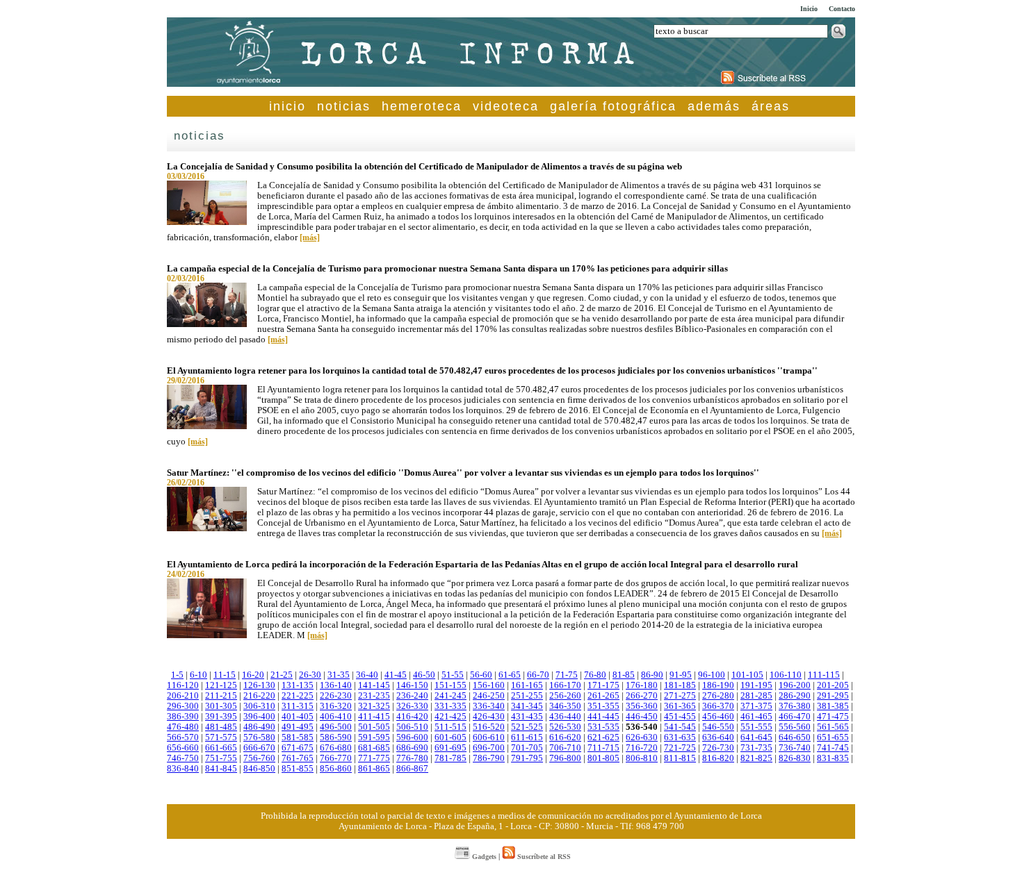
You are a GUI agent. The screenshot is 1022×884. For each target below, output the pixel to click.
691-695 (451, 748)
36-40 (367, 675)
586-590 (336, 737)
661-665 (221, 748)
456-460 (718, 717)
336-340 (489, 706)
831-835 (833, 758)
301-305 (221, 706)
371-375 (756, 706)
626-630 (642, 737)
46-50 (424, 675)
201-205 (833, 685)
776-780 (412, 758)
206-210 (183, 696)
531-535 (603, 727)
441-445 (603, 717)
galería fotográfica (613, 106)
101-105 (747, 675)
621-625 (603, 737)
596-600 (412, 737)
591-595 (374, 737)
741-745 (833, 748)
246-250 (489, 696)
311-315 (298, 706)
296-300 (183, 706)
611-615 (527, 737)
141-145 (374, 685)
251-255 (527, 696)
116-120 (183, 685)
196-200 (795, 685)
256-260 (565, 696)
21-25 (281, 675)
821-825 (756, 758)
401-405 (298, 717)
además (714, 106)
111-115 (824, 675)
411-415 (374, 717)
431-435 (527, 717)
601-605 (451, 737)
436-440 (565, 717)
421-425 (451, 717)
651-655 (833, 737)
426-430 (489, 717)
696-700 (489, 748)
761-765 (298, 758)
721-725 (680, 748)
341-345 (527, 706)
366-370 (718, 706)
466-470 (795, 717)
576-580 (259, 737)
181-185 (680, 685)
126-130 (259, 685)
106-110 (786, 675)
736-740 (795, 748)
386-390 (183, 717)
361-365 (680, 706)
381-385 (833, 706)
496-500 (336, 727)
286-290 (795, 696)
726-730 (718, 748)
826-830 (795, 758)
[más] (310, 237)
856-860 (336, 769)
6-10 (198, 675)
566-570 (183, 737)
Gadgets (483, 856)
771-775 (374, 758)
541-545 (680, 727)
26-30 (310, 675)
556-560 (795, 727)
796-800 (565, 758)
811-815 (680, 758)
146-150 (412, 685)
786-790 (489, 758)
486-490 (259, 727)
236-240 (412, 696)
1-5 (177, 675)
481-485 (221, 727)
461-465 (756, 717)
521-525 (527, 727)
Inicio (809, 8)
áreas (771, 106)
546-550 (718, 727)
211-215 (221, 696)
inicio (287, 106)
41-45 (395, 675)
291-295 (833, 696)
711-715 (603, 748)
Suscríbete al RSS (543, 856)
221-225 (298, 696)
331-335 (451, 706)
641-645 (756, 737)
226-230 (336, 696)
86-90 (652, 675)
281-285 (756, 696)
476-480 (183, 727)
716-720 (642, 748)
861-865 (374, 769)
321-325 (374, 706)
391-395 (221, 717)
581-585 (298, 737)
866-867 (412, 769)
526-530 (565, 727)
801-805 (603, 758)
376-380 (795, 706)
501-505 (374, 727)
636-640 (718, 737)
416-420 (412, 717)
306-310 (259, 706)
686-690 (412, 748)
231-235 (374, 696)
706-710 (565, 748)
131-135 (298, 685)
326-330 (412, 706)
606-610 (489, 737)
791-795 (527, 758)
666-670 (259, 748)
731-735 (756, 748)
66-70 (538, 675)
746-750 (183, 758)
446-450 (642, 717)
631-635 (680, 737)
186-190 (718, 685)
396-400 (259, 717)
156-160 (489, 685)
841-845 (221, 769)
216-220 (259, 696)
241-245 (451, 696)
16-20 (253, 675)
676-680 (336, 748)
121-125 (221, 685)
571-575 (221, 737)
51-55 (452, 675)
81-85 (624, 675)
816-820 (718, 758)
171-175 (603, 685)
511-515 (451, 727)
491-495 (298, 727)
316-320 (336, 706)
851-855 (298, 769)
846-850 (259, 769)
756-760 (259, 758)
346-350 (565, 706)
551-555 (756, 727)
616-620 (565, 737)
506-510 (412, 727)
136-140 (336, 685)
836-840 (183, 769)
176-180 (642, 685)
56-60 (481, 675)
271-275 (680, 696)
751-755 (221, 758)
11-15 (224, 675)
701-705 (527, 748)
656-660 (183, 748)
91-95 (681, 675)
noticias (344, 106)
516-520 (489, 727)
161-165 (527, 685)
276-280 (718, 696)
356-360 (642, 706)
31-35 (338, 675)
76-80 (595, 675)
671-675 (298, 748)
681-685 (374, 748)
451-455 (680, 717)
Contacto (842, 8)
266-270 (642, 696)
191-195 (756, 685)
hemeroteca (422, 106)
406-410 (336, 717)
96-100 (711, 675)
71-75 (566, 675)
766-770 (336, 758)
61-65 (509, 675)
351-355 (603, 706)
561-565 (833, 727)
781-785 (451, 758)
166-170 (565, 685)
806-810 (642, 758)
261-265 (603, 696)
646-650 (795, 737)
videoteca (506, 106)
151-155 (451, 685)
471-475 (833, 717)
